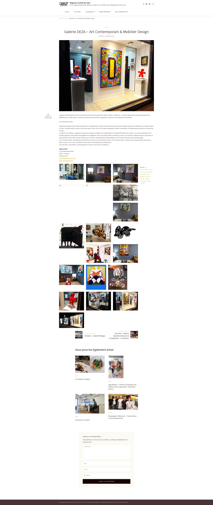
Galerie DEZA (143, 174)
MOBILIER (148, 176)
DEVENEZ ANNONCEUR (104, 11)
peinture (142, 179)
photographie (143, 181)
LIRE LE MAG (77, 11)
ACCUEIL (67, 11)
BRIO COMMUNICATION (121, 11)
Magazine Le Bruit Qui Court (80, 3)
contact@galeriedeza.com (67, 158)
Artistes (151, 169)
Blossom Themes (112, 502)
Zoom (106, 27)
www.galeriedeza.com (66, 161)
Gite (148, 174)
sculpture (142, 183)
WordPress (125, 502)
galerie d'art (149, 172)
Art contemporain (144, 169)
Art (146, 167)
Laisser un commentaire (48, 117)
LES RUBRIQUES (90, 11)
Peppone (147, 179)
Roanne (149, 181)
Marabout (142, 176)
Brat (141, 172)
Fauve (144, 172)
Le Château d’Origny (82, 379)
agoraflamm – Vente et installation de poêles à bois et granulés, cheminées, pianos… (122, 387)
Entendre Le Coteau (82, 420)
